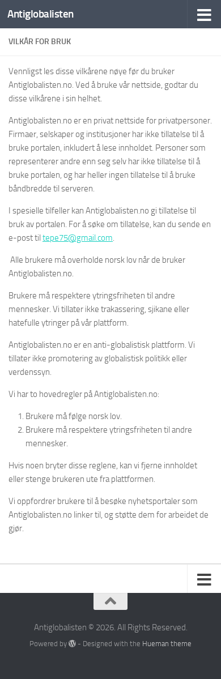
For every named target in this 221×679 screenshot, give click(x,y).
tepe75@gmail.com (77, 238)
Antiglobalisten (40, 13)
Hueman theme (167, 643)
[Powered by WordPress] (72, 643)
